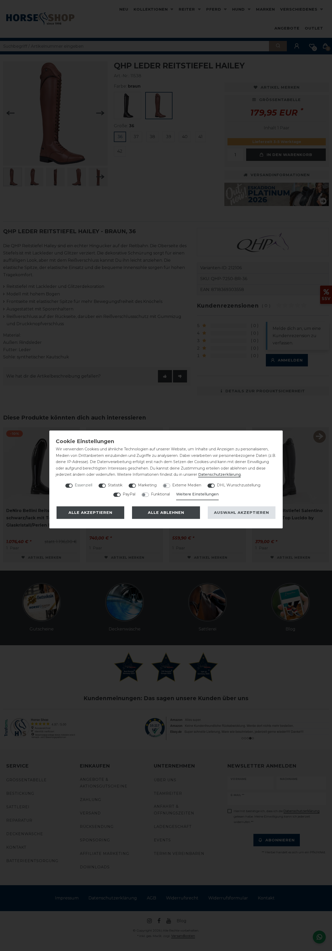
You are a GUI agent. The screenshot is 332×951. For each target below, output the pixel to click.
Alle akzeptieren (90, 512)
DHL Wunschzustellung (238, 485)
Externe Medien (186, 485)
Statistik (115, 485)
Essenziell (83, 485)
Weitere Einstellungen (197, 494)
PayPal (129, 494)
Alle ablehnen (166, 512)
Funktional (160, 494)
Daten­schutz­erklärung (219, 474)
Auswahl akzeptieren (241, 512)
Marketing (147, 485)
